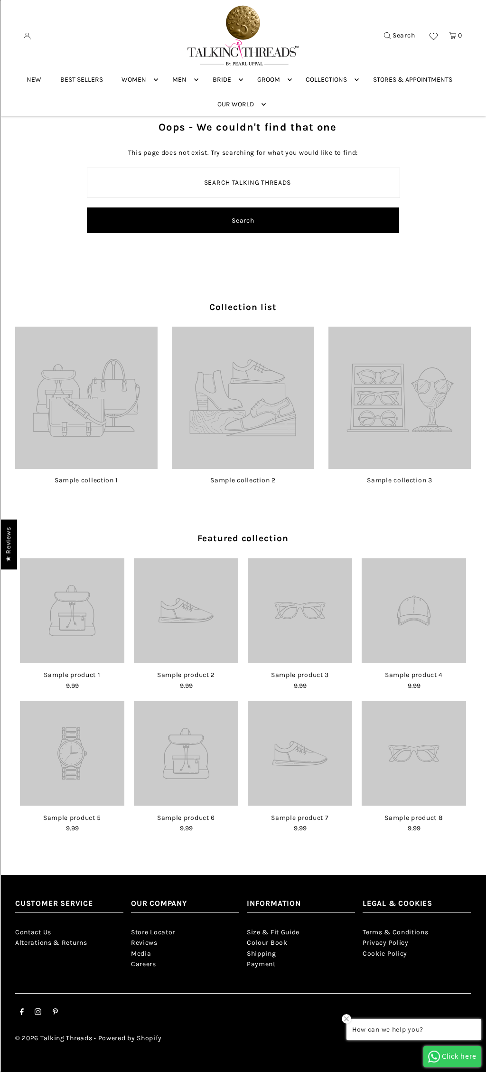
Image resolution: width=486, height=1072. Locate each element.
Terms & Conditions (396, 932)
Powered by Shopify (130, 1038)
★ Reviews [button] (8, 544)
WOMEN (134, 79)
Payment (261, 964)
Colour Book (267, 943)
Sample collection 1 (86, 480)
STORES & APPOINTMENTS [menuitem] (412, 79)
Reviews (144, 943)
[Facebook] (22, 1013)
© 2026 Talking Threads (53, 1038)
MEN (179, 79)
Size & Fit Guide (273, 932)
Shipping (261, 954)
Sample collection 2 (242, 480)
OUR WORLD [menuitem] (235, 104)
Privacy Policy (386, 943)
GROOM (268, 79)
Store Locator (153, 932)
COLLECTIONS (326, 79)
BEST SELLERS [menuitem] (81, 79)
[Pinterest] (55, 1013)
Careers (143, 964)
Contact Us (33, 932)
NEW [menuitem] (34, 79)
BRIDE (222, 79)
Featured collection (243, 538)
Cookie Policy (385, 954)
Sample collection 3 (399, 480)
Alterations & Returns (51, 943)
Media (141, 954)
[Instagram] (38, 1013)
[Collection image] (86, 465)
